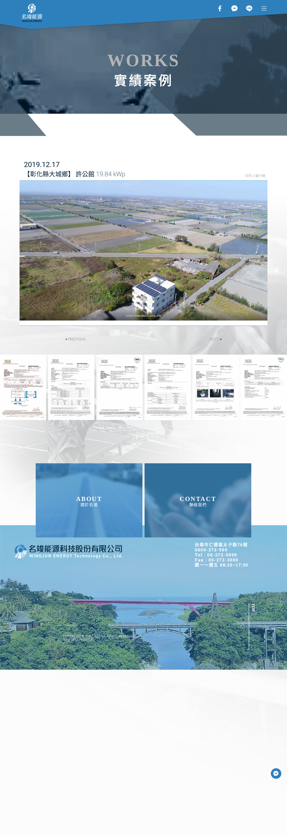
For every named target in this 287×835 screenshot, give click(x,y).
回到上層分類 (255, 175)
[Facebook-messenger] (276, 773)
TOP (253, 607)
